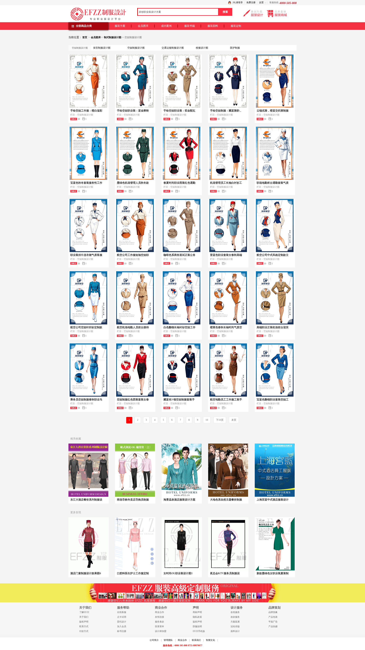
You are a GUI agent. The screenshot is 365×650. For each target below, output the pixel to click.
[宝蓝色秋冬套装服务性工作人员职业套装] (88, 153)
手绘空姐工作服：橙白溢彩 (86, 110)
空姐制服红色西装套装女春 (133, 399)
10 (207, 419)
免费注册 (251, 2)
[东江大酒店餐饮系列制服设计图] (88, 470)
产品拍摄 (273, 626)
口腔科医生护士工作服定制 (133, 573)
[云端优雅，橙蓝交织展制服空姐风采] (275, 81)
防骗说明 (197, 626)
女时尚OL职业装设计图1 (178, 573)
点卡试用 (121, 617)
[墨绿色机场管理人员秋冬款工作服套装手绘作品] (135, 153)
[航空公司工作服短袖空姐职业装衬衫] (135, 225)
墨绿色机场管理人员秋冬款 (133, 182)
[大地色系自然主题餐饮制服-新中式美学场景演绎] (228, 470)
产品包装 (273, 617)
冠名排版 (235, 626)
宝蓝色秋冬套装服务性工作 (86, 182)
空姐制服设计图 (136, 47)
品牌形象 (273, 612)
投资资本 (159, 626)
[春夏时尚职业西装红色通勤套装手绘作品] (182, 153)
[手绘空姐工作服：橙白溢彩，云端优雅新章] (88, 81)
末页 (233, 419)
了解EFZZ (84, 612)
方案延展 (235, 621)
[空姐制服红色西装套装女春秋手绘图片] (135, 370)
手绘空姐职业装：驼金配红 (179, 110)
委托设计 (121, 621)
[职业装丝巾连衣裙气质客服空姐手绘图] (88, 225)
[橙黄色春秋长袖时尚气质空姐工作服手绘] (228, 297)
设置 (261, 2)
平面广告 (273, 621)
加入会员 (121, 626)
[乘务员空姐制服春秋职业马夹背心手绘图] (88, 370)
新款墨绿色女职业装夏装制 (273, 573)
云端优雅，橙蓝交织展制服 (273, 110)
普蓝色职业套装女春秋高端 (226, 255)
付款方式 (83, 631)
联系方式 (83, 626)
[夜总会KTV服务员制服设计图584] (228, 543)
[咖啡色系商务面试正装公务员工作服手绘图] (182, 225)
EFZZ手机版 (199, 631)
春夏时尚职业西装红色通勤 (179, 182)
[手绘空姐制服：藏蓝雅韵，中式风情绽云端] (228, 81)
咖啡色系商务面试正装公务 (179, 255)
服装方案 (120, 26)
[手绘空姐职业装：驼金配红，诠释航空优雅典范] (182, 81)
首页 (84, 37)
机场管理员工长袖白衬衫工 (226, 182)
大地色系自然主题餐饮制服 (226, 499)
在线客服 (121, 612)
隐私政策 (197, 617)
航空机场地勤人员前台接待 (133, 327)
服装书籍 (189, 26)
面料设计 (235, 631)
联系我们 (196, 640)
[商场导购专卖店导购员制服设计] (135, 470)
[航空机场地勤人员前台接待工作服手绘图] (135, 297)
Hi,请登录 (238, 2)
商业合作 (159, 612)
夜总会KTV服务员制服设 (225, 573)
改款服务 (235, 617)
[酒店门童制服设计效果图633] (88, 543)
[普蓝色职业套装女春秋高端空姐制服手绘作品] (228, 225)
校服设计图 (202, 47)
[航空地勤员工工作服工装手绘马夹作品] (228, 370)
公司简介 (154, 640)
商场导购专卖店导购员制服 (133, 499)
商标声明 (197, 612)
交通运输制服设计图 (173, 47)
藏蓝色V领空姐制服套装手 (179, 399)
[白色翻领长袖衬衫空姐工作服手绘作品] (182, 297)
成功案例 (166, 26)
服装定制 (236, 26)
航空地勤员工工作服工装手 (226, 399)
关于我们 (83, 617)
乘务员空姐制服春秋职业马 (86, 399)
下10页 (220, 419)
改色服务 (235, 612)
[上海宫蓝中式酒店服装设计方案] (275, 470)
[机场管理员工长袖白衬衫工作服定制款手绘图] (228, 153)
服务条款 (159, 621)
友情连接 (159, 617)
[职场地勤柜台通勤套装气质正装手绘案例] (275, 153)
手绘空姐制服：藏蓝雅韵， (226, 110)
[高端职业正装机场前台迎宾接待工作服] (275, 297)
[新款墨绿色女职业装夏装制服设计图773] (275, 543)
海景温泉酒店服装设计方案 (179, 499)
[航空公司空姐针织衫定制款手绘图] (88, 297)
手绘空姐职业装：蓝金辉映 (133, 110)
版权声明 (83, 621)
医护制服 (235, 47)
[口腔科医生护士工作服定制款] (135, 543)
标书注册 (121, 631)
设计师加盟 (160, 631)
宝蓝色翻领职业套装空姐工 (273, 399)
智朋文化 (210, 640)
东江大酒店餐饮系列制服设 (86, 499)
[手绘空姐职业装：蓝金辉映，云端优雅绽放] (135, 81)
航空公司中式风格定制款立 (273, 255)
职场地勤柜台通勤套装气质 (273, 182)
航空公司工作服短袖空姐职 (133, 255)
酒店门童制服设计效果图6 (85, 573)
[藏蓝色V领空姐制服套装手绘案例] (182, 370)
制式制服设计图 (112, 37)
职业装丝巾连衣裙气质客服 (86, 255)
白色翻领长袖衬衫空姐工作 (179, 327)
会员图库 (143, 26)
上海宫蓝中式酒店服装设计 (273, 499)
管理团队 (168, 640)
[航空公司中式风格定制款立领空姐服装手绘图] (275, 225)
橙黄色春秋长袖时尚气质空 (226, 327)
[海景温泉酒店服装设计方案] (182, 470)
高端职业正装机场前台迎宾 (273, 327)
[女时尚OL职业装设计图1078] (182, 543)
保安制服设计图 (101, 47)
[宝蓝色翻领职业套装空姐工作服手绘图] (275, 370)
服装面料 (212, 26)
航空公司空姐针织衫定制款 (86, 327)
